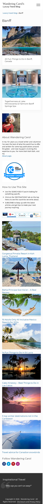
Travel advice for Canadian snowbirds (21, 452)
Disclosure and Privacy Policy (28, 502)
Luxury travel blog (10, 13)
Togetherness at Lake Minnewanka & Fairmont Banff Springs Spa (19, 103)
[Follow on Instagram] (18, 464)
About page (6, 156)
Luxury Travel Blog (11, 7)
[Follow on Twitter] (9, 464)
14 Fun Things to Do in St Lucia (17, 352)
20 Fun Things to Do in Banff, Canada (18, 60)
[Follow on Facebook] (4, 464)
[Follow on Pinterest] (13, 464)
